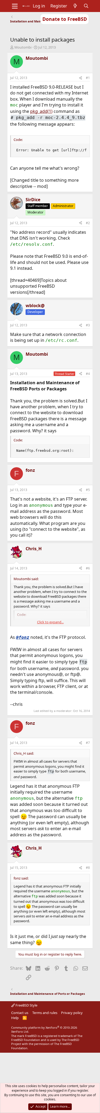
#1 (88, 78)
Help (15, 1017)
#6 (88, 568)
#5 (88, 490)
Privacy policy (72, 1012)
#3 (88, 325)
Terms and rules (44, 1012)
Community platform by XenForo (44, 1029)
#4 (88, 373)
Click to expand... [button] (50, 622)
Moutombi (22, 47)
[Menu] (15, 6)
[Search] (86, 6)
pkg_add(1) (41, 111)
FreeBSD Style (26, 1005)
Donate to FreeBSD (64, 19)
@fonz (22, 637)
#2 (88, 223)
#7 (88, 742)
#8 (88, 867)
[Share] (80, 78)
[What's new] (75, 6)
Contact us (19, 1012)
